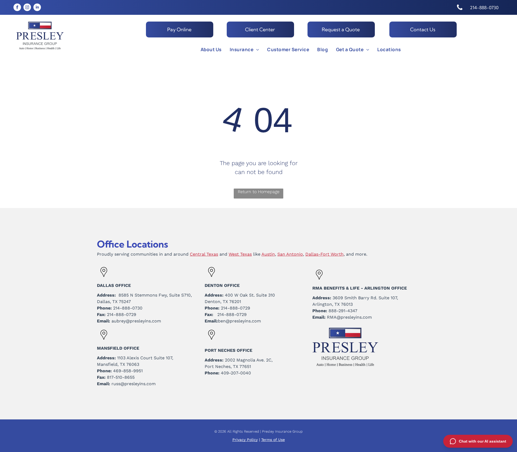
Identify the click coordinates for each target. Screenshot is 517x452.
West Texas (240, 254)
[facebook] (17, 8)
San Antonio (290, 254)
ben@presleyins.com (239, 321)
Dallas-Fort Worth (324, 254)
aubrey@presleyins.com (136, 321)
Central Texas (204, 254)
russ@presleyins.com (133, 383)
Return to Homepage (259, 191)
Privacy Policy (245, 439)
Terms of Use (273, 439)
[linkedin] (37, 8)
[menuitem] (211, 49)
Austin (268, 254)
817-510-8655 (121, 377)
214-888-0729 (121, 314)
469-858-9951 (128, 370)
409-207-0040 (236, 372)
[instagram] (27, 8)
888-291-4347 (343, 310)
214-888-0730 (127, 308)
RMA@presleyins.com (349, 317)
